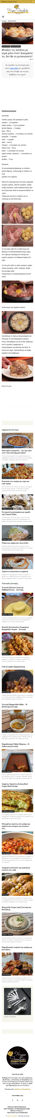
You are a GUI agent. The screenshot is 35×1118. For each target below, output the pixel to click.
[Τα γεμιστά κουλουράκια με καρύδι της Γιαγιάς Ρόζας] (17, 502)
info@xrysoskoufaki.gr (22, 1089)
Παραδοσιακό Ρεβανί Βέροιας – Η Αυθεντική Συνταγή (15, 745)
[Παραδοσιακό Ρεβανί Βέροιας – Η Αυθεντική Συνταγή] (17, 761)
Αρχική (4, 21)
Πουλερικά (5, 654)
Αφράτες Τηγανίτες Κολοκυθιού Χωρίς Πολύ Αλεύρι (15, 785)
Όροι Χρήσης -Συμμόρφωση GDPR (17, 1109)
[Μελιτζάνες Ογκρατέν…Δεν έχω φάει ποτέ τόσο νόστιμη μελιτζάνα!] (17, 440)
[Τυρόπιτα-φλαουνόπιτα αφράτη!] (17, 561)
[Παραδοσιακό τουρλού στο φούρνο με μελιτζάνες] (17, 964)
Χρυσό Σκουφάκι (12, 1116)
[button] (3, 16)
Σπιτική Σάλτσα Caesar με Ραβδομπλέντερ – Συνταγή (13, 588)
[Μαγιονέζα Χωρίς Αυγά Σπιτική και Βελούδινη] (17, 924)
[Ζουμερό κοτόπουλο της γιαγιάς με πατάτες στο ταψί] (17, 884)
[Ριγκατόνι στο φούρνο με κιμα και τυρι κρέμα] (17, 471)
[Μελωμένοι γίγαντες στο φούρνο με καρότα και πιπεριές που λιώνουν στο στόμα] (17, 842)
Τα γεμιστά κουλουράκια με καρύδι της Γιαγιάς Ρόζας (16, 513)
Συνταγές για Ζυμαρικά (8, 478)
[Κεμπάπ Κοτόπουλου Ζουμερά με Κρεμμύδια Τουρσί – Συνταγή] (17, 643)
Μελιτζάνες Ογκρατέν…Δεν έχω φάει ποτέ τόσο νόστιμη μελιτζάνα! (17, 451)
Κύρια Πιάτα (12, 21)
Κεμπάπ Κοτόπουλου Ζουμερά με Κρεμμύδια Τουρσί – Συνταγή (15, 628)
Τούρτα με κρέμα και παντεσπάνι (15, 543)
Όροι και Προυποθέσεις (16, 1107)
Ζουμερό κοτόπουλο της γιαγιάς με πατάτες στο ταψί (16, 869)
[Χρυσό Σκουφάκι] (17, 8)
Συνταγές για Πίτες (7, 568)
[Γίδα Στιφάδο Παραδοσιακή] (17, 681)
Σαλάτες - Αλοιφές (7, 614)
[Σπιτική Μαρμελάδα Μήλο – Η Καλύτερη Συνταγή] (17, 721)
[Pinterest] (22, 1100)
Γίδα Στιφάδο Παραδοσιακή (13, 667)
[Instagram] (17, 1100)
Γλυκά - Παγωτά (6, 539)
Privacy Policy (16, 1111)
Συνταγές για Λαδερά (7, 447)
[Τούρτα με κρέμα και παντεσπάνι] (17, 533)
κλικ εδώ (14, 68)
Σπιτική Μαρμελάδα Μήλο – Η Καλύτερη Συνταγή (14, 705)
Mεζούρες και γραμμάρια (17, 1112)
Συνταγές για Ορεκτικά (8, 811)
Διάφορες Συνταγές (7, 509)
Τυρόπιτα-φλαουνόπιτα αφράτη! (15, 571)
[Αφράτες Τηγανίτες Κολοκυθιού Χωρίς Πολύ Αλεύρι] (17, 800)
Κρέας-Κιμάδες (15, 46)
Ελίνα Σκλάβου (6, 692)
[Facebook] (12, 1100)
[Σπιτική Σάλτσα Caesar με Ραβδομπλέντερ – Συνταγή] (17, 604)
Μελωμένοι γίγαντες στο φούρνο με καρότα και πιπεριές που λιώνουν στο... (16, 826)
